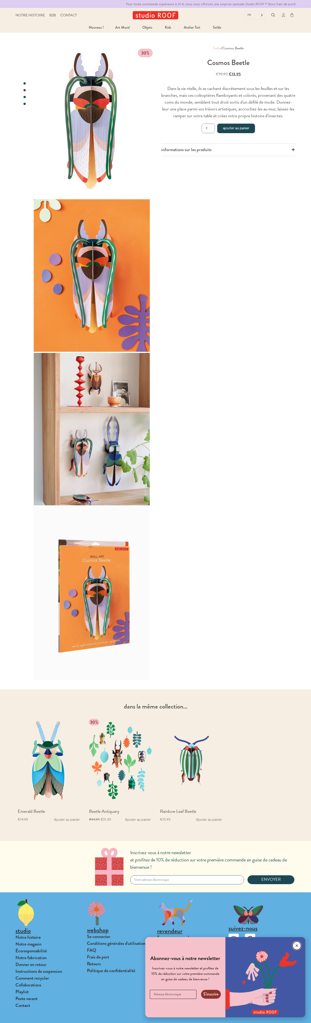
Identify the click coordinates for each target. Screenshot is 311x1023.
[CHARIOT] (292, 15)
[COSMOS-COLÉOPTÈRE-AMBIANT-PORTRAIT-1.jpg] (92, 275)
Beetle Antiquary (104, 811)
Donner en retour (30, 964)
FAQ (91, 950)
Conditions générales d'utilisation (116, 943)
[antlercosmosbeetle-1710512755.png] (92, 429)
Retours (94, 964)
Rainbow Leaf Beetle (178, 811)
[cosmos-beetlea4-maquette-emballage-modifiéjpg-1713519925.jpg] (92, 593)
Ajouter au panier (236, 128)
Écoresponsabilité (31, 951)
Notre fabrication (31, 957)
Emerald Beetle (31, 811)
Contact (68, 15)
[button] (273, 15)
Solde (217, 48)
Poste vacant (26, 998)
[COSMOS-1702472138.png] (92, 121)
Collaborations (28, 985)
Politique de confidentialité (111, 970)
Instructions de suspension (38, 971)
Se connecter (98, 936)
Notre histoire (30, 15)
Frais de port (98, 957)
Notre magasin (28, 944)
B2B (52, 15)
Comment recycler (32, 978)
